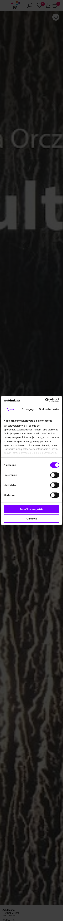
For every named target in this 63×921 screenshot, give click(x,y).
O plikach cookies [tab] (49, 409)
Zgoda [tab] (10, 409)
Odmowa (31, 518)
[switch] (54, 475)
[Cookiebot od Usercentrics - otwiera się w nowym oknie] (45, 400)
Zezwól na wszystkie (31, 509)
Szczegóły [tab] (28, 409)
